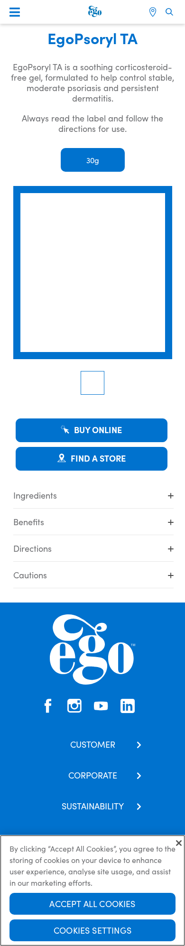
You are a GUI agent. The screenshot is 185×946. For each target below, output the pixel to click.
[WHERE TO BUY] (153, 12)
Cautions (30, 575)
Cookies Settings (92, 930)
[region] (92, 890)
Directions (32, 548)
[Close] (179, 843)
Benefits (28, 522)
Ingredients (35, 495)
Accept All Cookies (92, 903)
